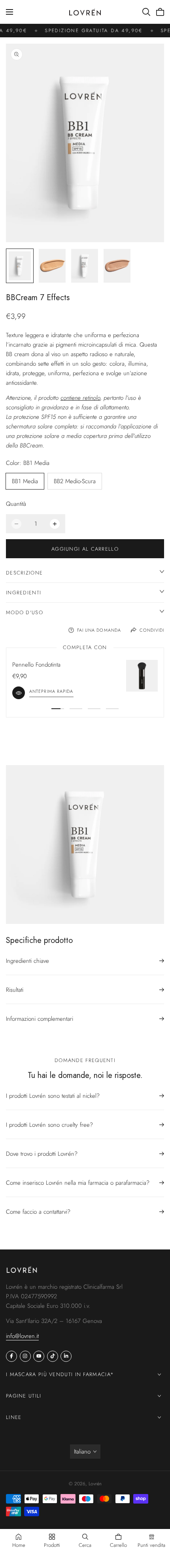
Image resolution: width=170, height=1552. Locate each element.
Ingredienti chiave (27, 961)
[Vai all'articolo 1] (57, 708)
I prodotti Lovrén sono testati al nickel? (53, 1096)
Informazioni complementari (39, 1018)
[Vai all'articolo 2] (76, 708)
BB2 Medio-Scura (75, 481)
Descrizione (24, 572)
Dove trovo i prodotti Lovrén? (41, 1153)
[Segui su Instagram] (25, 1356)
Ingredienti (23, 592)
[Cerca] (146, 12)
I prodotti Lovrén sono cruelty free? (49, 1124)
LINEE (14, 1417)
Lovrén (95, 1483)
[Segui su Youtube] (38, 1356)
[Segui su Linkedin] (66, 1356)
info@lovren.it (22, 1336)
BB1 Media (25, 481)
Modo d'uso (24, 612)
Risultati (14, 989)
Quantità (16, 503)
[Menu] (9, 12)
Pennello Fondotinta (36, 664)
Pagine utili (24, 1396)
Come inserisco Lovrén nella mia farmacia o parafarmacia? (77, 1182)
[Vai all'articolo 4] (112, 708)
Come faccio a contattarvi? (38, 1211)
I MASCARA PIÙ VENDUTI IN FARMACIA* (60, 1374)
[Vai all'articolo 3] (94, 708)
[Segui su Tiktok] (52, 1356)
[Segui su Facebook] (11, 1356)
